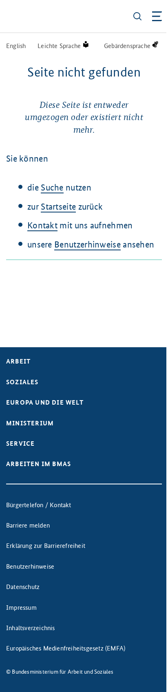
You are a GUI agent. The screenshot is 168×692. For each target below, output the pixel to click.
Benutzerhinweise (87, 244)
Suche (52, 187)
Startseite (58, 206)
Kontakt (42, 225)
